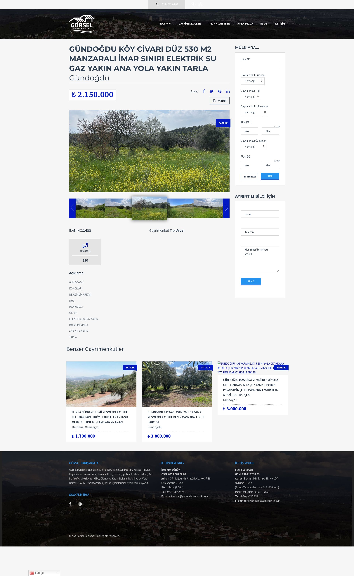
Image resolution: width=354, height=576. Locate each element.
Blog (263, 23)
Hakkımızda (245, 23)
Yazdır (221, 100)
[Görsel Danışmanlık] (82, 24)
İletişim (280, 23)
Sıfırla (251, 176)
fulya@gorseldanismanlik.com (263, 500)
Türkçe (39, 572)
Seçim (277, 126)
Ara (270, 176)
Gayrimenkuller (190, 23)
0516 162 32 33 (251, 474)
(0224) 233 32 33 (249, 496)
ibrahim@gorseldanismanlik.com (189, 496)
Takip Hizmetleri (219, 23)
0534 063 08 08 (177, 474)
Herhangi (250, 81)
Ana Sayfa (165, 23)
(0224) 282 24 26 (175, 492)
